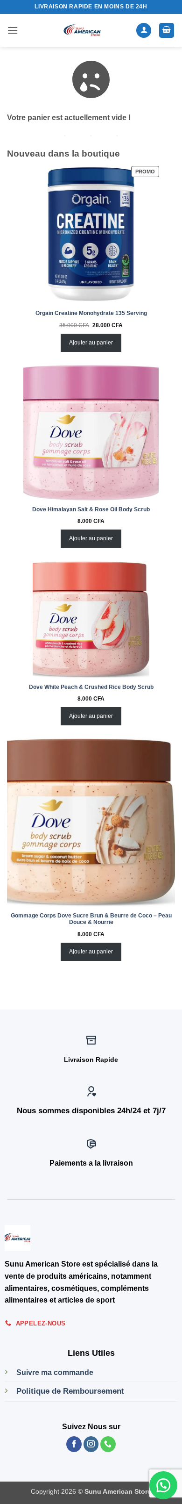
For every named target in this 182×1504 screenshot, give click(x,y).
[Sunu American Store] (82, 30)
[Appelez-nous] (108, 1444)
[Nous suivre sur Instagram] (91, 1444)
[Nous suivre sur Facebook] (74, 1444)
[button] (12, 30)
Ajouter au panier (91, 342)
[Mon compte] (143, 30)
